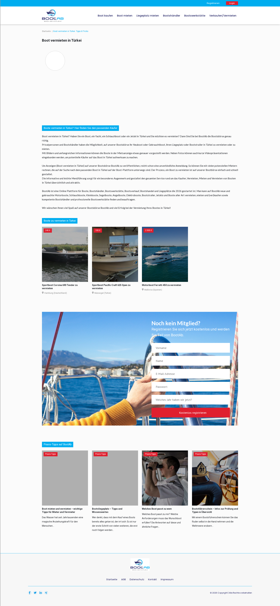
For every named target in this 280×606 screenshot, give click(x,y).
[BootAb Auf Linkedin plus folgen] (41, 590)
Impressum (167, 579)
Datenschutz (137, 579)
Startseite (46, 31)
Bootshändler (171, 15)
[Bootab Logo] (53, 7)
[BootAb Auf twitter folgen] (36, 590)
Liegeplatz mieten (147, 15)
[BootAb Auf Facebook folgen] (30, 590)
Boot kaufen (105, 15)
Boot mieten (124, 15)
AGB (123, 579)
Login (232, 3)
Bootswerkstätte (194, 15)
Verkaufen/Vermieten (222, 15)
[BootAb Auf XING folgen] (47, 590)
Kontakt (152, 579)
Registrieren (213, 3)
